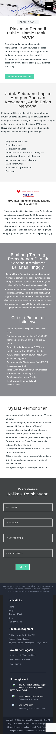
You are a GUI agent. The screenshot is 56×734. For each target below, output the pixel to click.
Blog (11, 618)
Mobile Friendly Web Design (36, 727)
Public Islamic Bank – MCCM (22, 635)
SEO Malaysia (40, 723)
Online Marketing (14, 727)
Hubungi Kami (15, 621)
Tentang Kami (15, 614)
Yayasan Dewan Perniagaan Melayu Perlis (28, 642)
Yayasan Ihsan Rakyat (19, 639)
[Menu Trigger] (49, 6)
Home (11, 606)
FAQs (11, 610)
